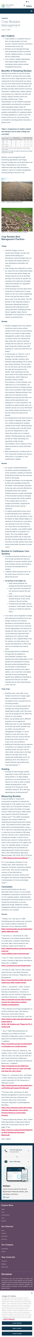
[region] (17, 1314)
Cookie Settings (17, 1323)
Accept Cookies (17, 1333)
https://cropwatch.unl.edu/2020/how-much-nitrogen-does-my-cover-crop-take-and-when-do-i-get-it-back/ (16, 1068)
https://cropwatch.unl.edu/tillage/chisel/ (16, 965)
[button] (17, 1151)
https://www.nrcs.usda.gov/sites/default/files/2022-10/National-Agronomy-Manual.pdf (17, 1132)
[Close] (32, 1293)
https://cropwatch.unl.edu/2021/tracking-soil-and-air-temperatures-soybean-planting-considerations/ (16, 1002)
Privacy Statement (9, 1319)
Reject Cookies (17, 1328)
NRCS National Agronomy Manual (15, 858)
